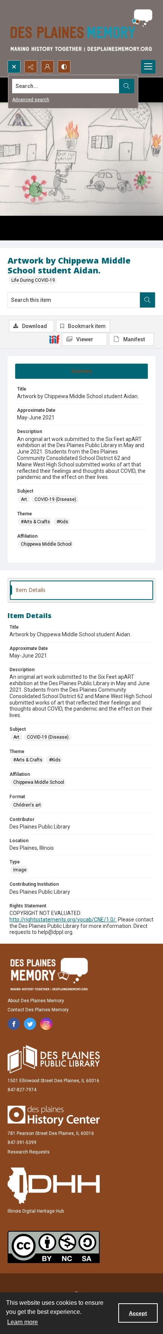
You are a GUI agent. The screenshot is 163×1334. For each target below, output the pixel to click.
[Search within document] (147, 300)
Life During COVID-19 (33, 280)
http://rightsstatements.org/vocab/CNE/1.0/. (63, 920)
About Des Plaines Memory (36, 1000)
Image (20, 870)
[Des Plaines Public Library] (54, 1059)
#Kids (62, 521)
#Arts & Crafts (35, 521)
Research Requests (29, 1152)
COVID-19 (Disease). (55, 499)
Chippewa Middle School (46, 544)
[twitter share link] (30, 1024)
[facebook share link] (14, 1024)
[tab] (81, 371)
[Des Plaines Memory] (49, 974)
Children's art (27, 805)
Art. (24, 499)
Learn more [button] (22, 1322)
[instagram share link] (46, 1024)
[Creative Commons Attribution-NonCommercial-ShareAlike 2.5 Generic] (54, 1247)
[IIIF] (54, 339)
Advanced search (30, 99)
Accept (138, 1313)
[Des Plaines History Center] (54, 1116)
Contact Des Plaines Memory (38, 1009)
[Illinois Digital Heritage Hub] (54, 1186)
